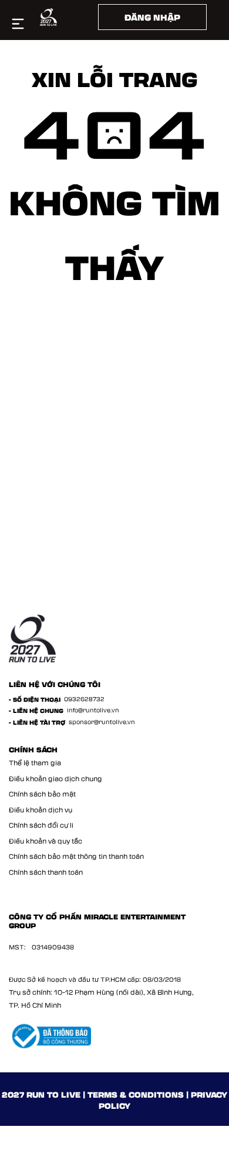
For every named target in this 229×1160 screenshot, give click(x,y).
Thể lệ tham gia (35, 762)
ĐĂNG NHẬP (152, 17)
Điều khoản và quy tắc (45, 840)
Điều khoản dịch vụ (40, 809)
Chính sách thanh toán (46, 872)
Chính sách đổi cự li (41, 825)
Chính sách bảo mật (42, 793)
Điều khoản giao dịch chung (55, 778)
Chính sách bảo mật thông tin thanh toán (76, 856)
